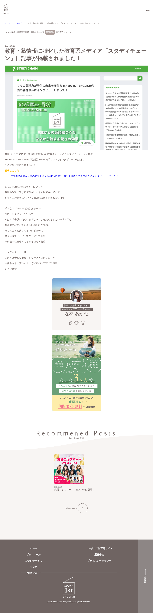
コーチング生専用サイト (99, 548)
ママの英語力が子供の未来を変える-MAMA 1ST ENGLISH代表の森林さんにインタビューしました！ (64, 176)
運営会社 (99, 554)
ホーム (8, 23)
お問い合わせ (33, 573)
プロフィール (33, 554)
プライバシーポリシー (99, 560)
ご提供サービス (33, 560)
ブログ (19, 23)
